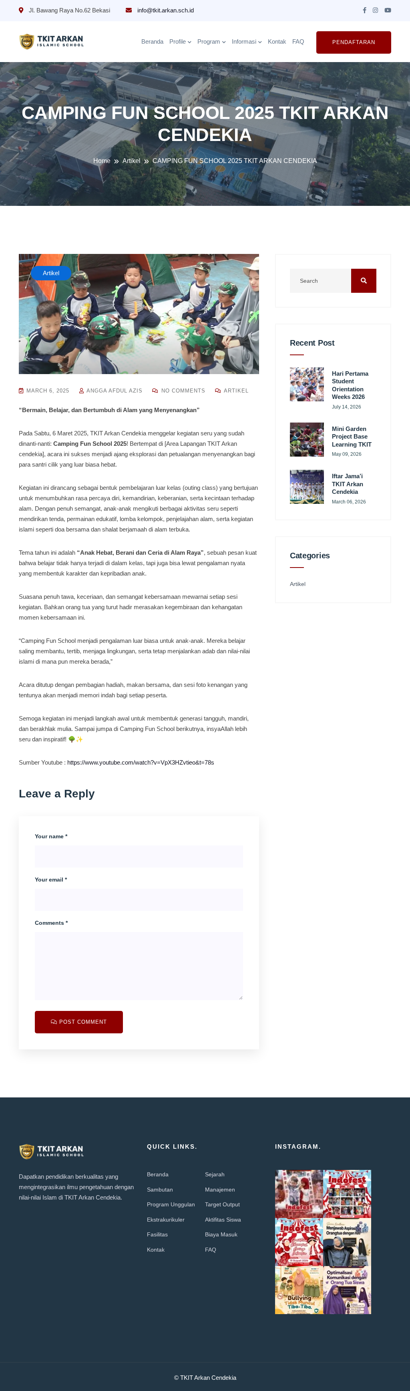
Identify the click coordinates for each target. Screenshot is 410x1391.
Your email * (51, 879)
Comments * (51, 923)
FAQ (298, 41)
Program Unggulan (171, 1204)
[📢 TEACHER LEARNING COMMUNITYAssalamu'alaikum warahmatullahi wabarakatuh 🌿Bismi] (347, 1290)
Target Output (222, 1204)
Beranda (152, 41)
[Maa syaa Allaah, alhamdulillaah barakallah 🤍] (299, 1194)
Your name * (51, 836)
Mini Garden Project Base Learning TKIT (352, 436)
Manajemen (220, 1189)
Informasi (244, 41)
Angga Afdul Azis (114, 391)
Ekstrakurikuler (166, 1219)
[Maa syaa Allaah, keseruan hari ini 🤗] (347, 1194)
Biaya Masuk (221, 1234)
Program (208, 41)
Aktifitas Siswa (223, 1219)
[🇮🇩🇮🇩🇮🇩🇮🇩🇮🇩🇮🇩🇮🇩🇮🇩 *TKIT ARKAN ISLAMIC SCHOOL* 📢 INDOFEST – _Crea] (299, 1242)
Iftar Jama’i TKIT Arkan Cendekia (347, 484)
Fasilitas (157, 1234)
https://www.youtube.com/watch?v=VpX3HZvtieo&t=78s (140, 762)
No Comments (182, 391)
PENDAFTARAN (353, 42)
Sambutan (160, 1189)
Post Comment (82, 1022)
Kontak (277, 41)
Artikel (235, 391)
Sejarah (215, 1174)
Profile (177, 41)
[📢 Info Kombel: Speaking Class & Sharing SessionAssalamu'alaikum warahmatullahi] (347, 1242)
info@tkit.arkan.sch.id (165, 10)
